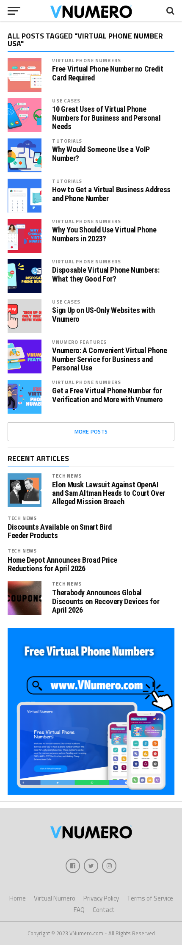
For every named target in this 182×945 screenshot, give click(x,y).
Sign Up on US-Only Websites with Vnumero (103, 314)
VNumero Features (79, 341)
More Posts (91, 431)
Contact (104, 910)
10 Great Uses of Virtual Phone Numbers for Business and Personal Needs (106, 117)
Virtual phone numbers (86, 60)
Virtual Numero (54, 898)
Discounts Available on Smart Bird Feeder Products (60, 531)
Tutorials (67, 140)
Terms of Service (150, 898)
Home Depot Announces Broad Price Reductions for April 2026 (62, 564)
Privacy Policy (101, 898)
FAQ (79, 910)
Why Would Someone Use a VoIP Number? (101, 153)
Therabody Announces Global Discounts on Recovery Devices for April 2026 (105, 601)
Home (17, 898)
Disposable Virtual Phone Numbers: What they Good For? (105, 274)
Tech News (66, 475)
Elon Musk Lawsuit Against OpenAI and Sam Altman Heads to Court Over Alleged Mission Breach (108, 493)
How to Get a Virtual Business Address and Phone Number (111, 193)
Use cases (66, 100)
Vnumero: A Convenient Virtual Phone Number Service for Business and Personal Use (109, 359)
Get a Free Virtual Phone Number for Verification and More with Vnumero (107, 395)
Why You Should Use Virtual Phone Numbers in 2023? (104, 234)
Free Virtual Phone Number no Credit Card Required (107, 73)
